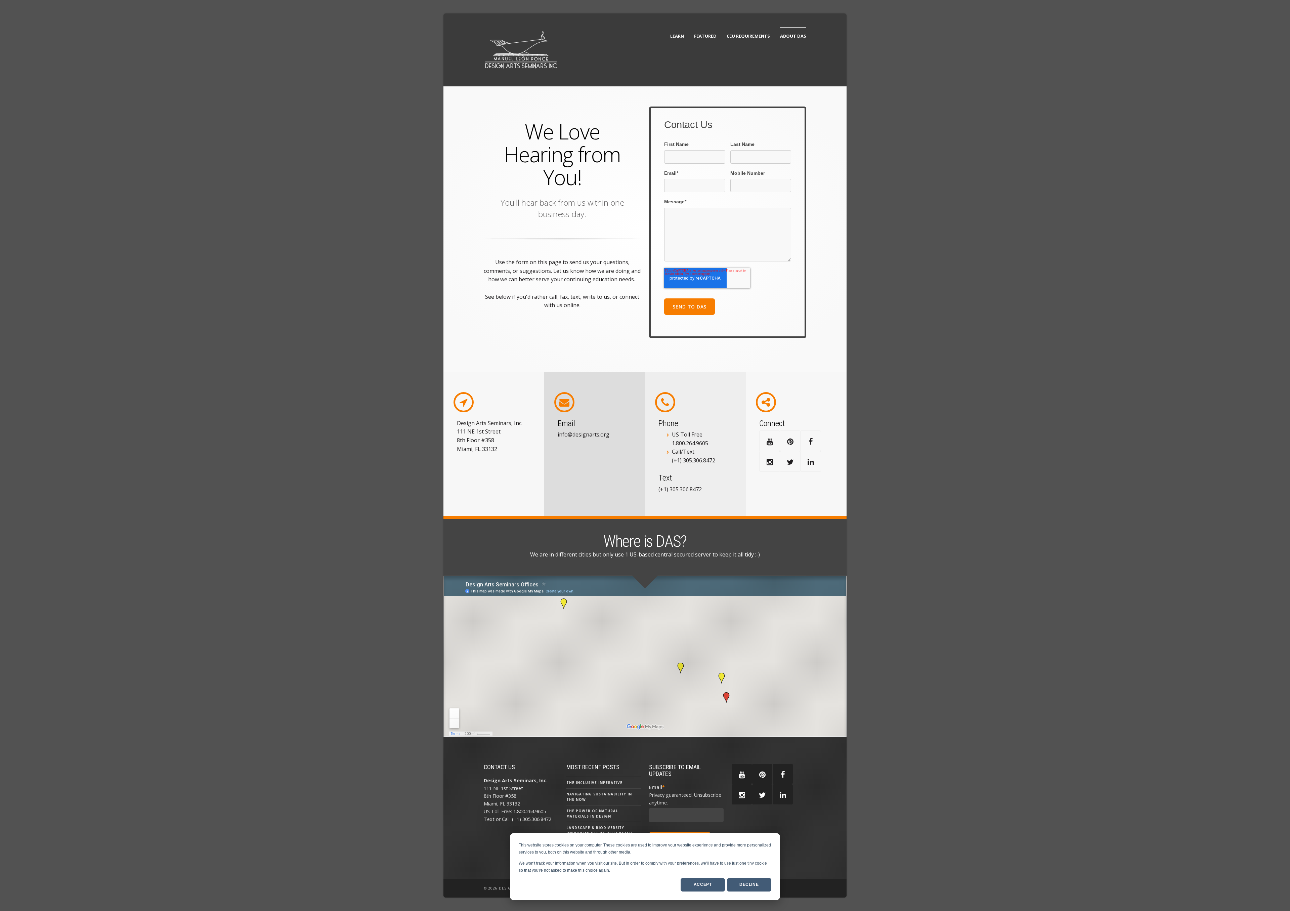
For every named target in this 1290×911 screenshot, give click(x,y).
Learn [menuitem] (677, 36)
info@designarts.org (583, 434)
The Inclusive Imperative (594, 782)
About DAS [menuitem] (793, 36)
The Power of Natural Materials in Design (592, 814)
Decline (749, 884)
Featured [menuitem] (705, 36)
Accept (703, 884)
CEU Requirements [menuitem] (748, 36)
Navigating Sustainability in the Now (599, 797)
